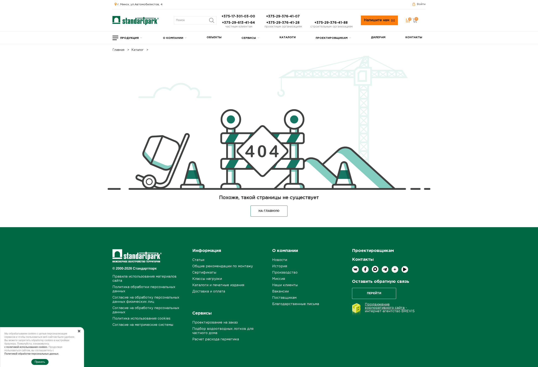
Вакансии (280, 291)
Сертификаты (204, 272)
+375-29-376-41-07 (283, 16)
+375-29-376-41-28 (283, 22)
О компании (173, 38)
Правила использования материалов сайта (144, 278)
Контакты (413, 37)
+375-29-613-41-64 (239, 22)
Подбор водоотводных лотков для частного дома (222, 331)
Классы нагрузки (207, 278)
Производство (285, 272)
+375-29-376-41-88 (331, 22)
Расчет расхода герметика (215, 339)
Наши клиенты (285, 285)
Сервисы (248, 38)
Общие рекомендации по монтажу (222, 266)
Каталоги (288, 37)
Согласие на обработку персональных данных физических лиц (145, 299)
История (279, 266)
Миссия (278, 278)
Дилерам (378, 37)
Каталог (137, 50)
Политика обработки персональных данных (143, 289)
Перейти (374, 293)
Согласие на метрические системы (142, 324)
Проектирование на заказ (215, 322)
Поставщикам (284, 297)
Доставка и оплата (208, 291)
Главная (118, 50)
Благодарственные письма (295, 304)
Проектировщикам (332, 38)
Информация (206, 251)
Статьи (198, 260)
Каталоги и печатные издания (218, 285)
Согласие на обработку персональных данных (145, 310)
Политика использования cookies (141, 318)
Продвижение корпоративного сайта (385, 306)
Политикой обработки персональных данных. (31, 353)
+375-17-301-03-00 (239, 16)
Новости (279, 260)
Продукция (129, 38)
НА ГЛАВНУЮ (269, 211)
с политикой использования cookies (25, 347)
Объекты (214, 37)
